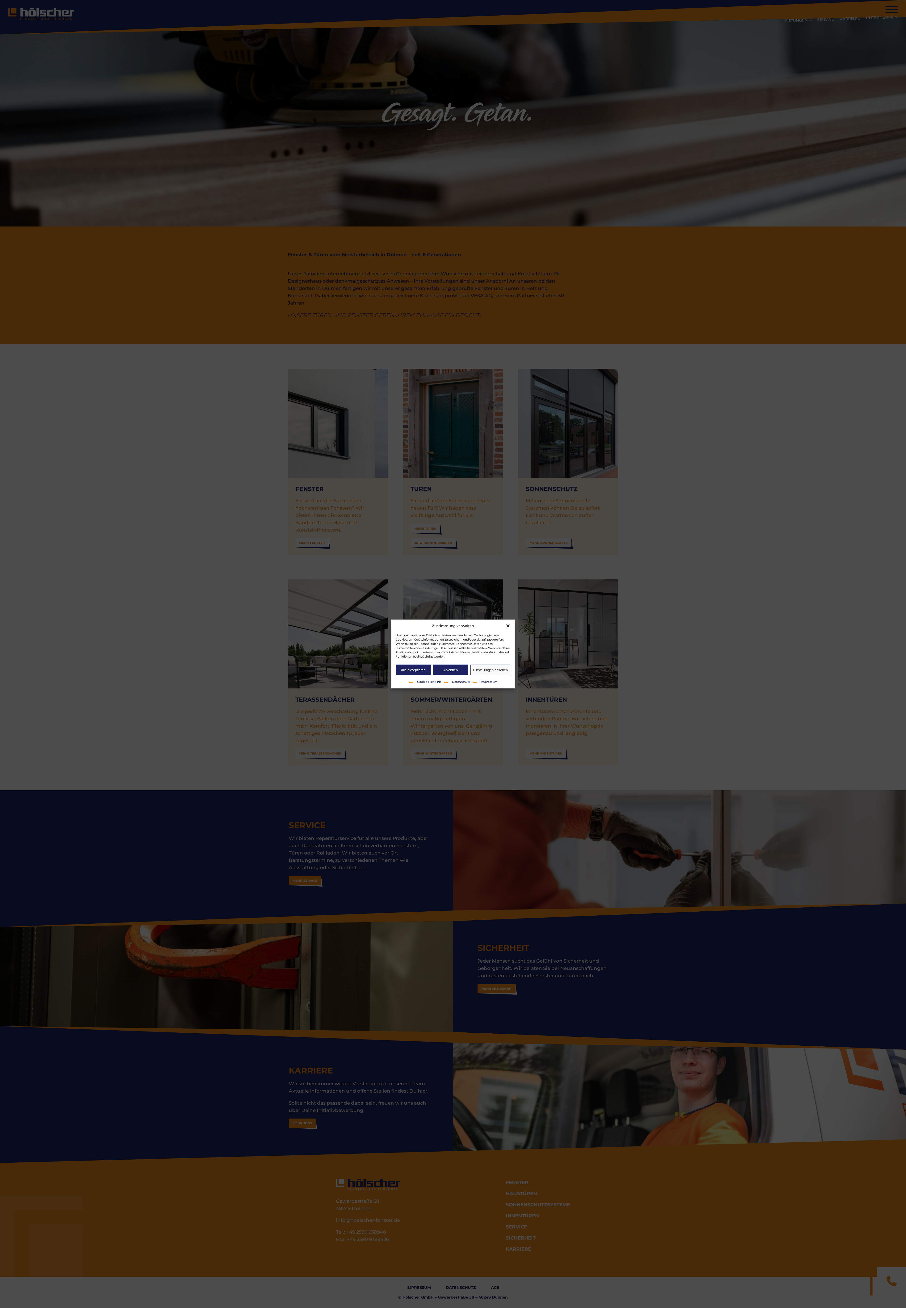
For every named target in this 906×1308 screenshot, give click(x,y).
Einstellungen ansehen (490, 670)
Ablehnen (450, 670)
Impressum (489, 681)
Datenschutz (461, 681)
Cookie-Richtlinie (429, 681)
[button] (508, 626)
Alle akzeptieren (413, 670)
